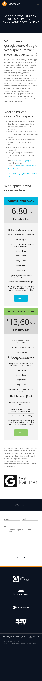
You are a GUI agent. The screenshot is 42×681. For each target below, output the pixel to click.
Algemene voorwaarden (10, 636)
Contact (32, 636)
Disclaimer (24, 636)
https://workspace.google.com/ (23, 160)
